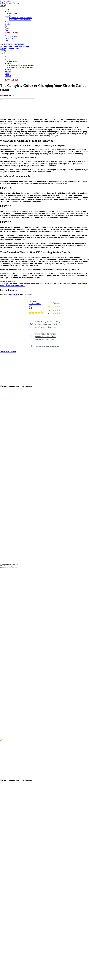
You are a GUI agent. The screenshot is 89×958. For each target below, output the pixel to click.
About (7, 11)
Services (8, 16)
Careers (7, 30)
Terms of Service (11, 36)
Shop (6, 26)
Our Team (13, 14)
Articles (7, 24)
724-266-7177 (18, 44)
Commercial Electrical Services (20, 18)
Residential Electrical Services (20, 20)
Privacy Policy (10, 38)
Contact (7, 28)
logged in (13, 294)
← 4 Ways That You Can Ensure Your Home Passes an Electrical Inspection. (30, 284)
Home (7, 9)
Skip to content (5, 1)
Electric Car (12, 281)
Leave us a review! (8, 352)
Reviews (8, 22)
